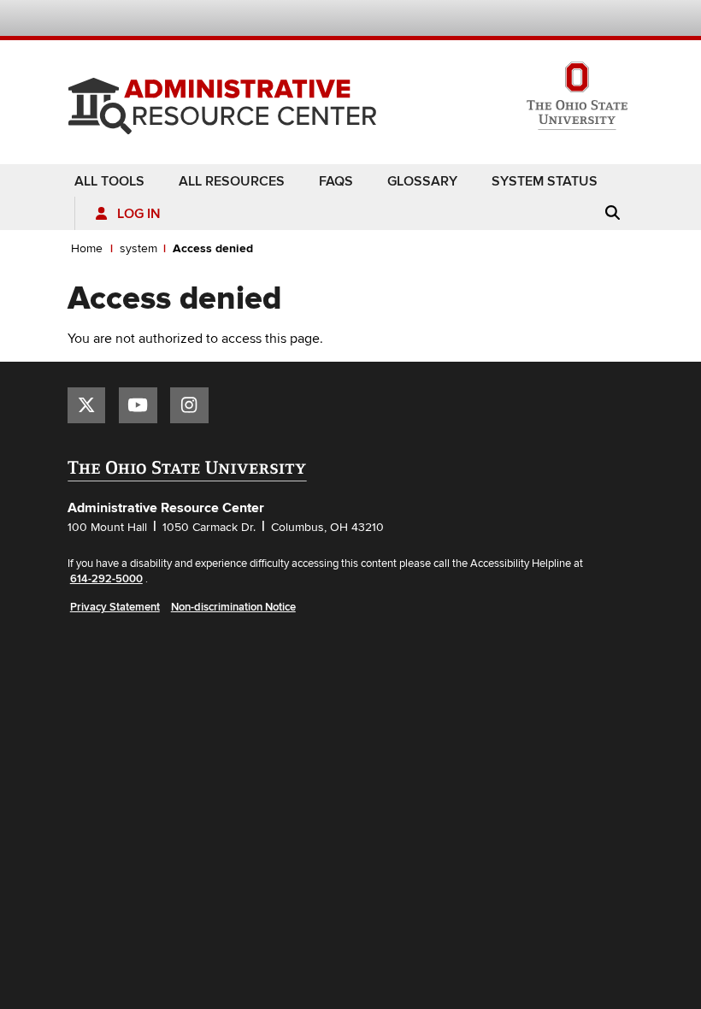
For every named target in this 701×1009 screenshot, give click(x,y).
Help (497, 20)
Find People (573, 20)
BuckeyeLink (522, 20)
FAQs (336, 181)
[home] (222, 100)
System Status (545, 181)
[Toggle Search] (612, 213)
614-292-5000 (106, 579)
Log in (139, 214)
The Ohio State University (102, 18)
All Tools (109, 181)
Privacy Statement (115, 607)
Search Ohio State (623, 20)
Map (547, 20)
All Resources (232, 181)
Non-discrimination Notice (233, 607)
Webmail (599, 20)
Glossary (422, 181)
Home (87, 248)
